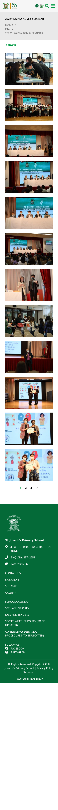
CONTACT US (13, 573)
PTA (7, 29)
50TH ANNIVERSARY (17, 608)
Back (12, 45)
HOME (9, 25)
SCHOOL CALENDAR (17, 601)
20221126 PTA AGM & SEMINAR (24, 33)
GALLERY (10, 592)
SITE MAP (11, 586)
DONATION (12, 579)
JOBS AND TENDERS (17, 614)
